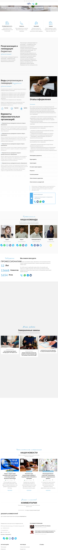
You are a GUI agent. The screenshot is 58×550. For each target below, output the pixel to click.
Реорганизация (13, 9)
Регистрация (3, 547)
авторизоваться (23, 516)
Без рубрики (9, 471)
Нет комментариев (42, 527)
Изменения (3, 549)
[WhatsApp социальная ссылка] (29, 1)
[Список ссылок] (14, 528)
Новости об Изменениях (48, 471)
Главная (8, 9)
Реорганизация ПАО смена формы (43, 525)
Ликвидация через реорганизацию (24, 9)
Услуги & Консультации (25, 547)
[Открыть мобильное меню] (1, 4)
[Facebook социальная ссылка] (25, 1)
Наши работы (8, 534)
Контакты (3, 534)
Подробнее (10, 490)
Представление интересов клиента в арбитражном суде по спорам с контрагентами (29, 354)
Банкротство (22, 549)
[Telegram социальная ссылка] (33, 1)
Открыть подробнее (18, 336)
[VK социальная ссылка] (31, 1)
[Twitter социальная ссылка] (27, 1)
